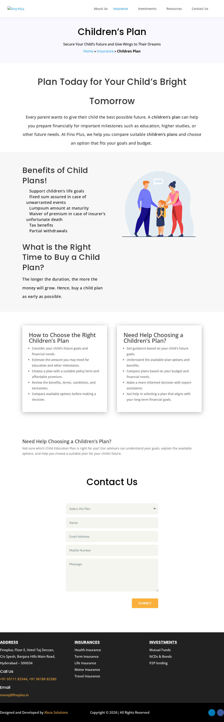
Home (88, 51)
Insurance (120, 9)
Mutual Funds (160, 650)
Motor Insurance (87, 669)
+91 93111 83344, (14, 679)
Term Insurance (87, 656)
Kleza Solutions (56, 712)
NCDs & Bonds (160, 656)
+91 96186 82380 (42, 679)
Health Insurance (88, 650)
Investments (147, 9)
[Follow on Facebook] (220, 712)
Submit (145, 603)
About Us (101, 9)
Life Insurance (85, 663)
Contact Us (200, 9)
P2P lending (158, 663)
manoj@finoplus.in (14, 695)
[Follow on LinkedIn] (211, 712)
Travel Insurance (87, 676)
